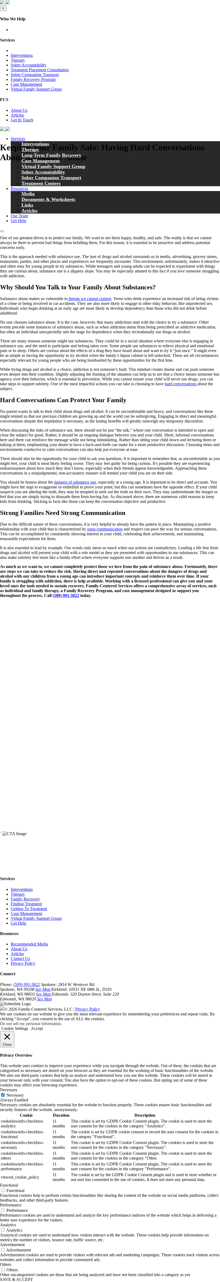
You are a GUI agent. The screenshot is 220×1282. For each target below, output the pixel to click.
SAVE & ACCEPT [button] (16, 1279)
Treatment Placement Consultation (40, 70)
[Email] (6, 225)
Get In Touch (22, 120)
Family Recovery (25, 899)
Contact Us (20, 958)
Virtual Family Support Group (36, 89)
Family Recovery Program (33, 79)
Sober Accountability (28, 65)
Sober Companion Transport (35, 74)
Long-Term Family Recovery (51, 155)
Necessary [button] (8, 1089)
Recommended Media (29, 944)
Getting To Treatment (29, 908)
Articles (17, 115)
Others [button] (5, 1264)
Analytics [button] (8, 1225)
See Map (43, 989)
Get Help (18, 923)
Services (18, 138)
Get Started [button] (9, 868)
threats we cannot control (89, 298)
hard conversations (181, 384)
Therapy (18, 60)
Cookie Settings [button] (14, 1028)
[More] (16, 225)
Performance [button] (10, 1205)
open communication (105, 529)
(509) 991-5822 (26, 984)
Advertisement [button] (12, 1244)
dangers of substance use (75, 482)
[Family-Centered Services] (5, 129)
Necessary (15, 1095)
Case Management (26, 84)
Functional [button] (9, 1185)
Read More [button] (20, 663)
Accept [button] (37, 1028)
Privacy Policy (23, 963)
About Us (19, 110)
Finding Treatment (26, 904)
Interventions (22, 55)
